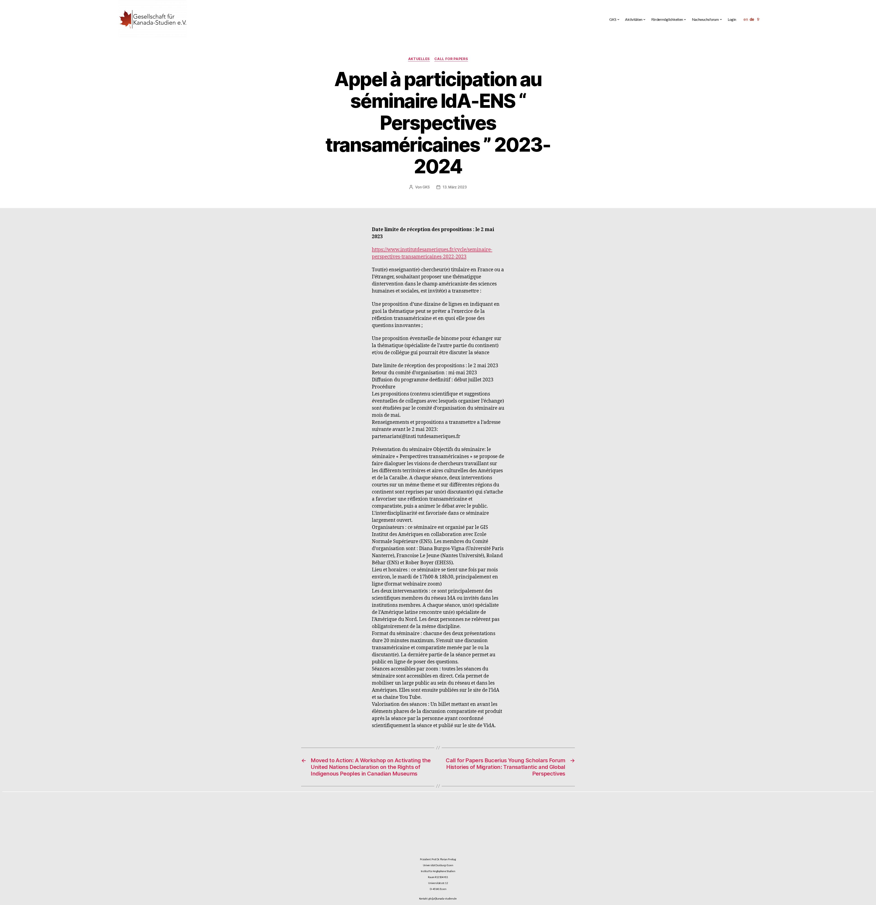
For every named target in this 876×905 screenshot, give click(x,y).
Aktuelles (419, 59)
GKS (426, 187)
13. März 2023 (455, 187)
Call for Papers (451, 59)
